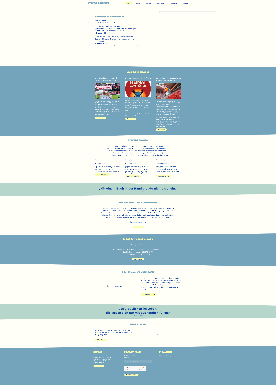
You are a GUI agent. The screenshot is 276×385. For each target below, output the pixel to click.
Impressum (94, 381)
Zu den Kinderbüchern (133, 176)
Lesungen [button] (148, 3)
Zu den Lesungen (138, 259)
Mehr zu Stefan (100, 339)
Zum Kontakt (98, 366)
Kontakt (185, 3)
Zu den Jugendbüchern (163, 176)
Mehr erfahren (100, 118)
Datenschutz (100, 381)
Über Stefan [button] (174, 3)
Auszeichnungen (161, 3)
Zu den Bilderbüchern (102, 174)
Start (129, 3)
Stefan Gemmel (98, 3)
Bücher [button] (138, 3)
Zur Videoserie (138, 227)
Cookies (106, 381)
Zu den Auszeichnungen (149, 294)
